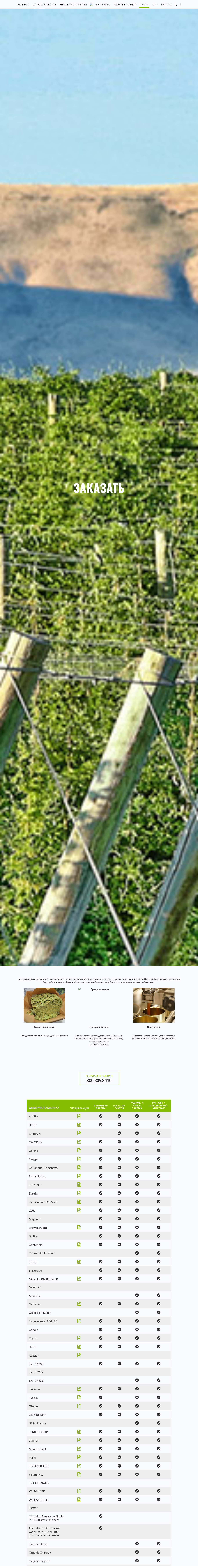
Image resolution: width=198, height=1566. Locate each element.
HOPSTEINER (23, 5)
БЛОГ (155, 5)
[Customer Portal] (180, 5)
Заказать (144, 5)
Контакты (166, 5)
